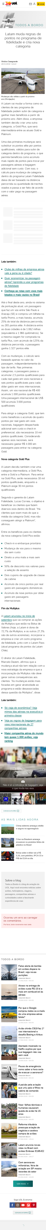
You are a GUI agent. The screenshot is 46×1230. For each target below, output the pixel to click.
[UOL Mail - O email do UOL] (30, 3)
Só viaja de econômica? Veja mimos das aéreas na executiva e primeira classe (23, 711)
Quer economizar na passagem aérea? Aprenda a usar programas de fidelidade (24, 282)
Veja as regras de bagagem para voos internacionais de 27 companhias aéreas (23, 724)
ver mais (21, 1184)
